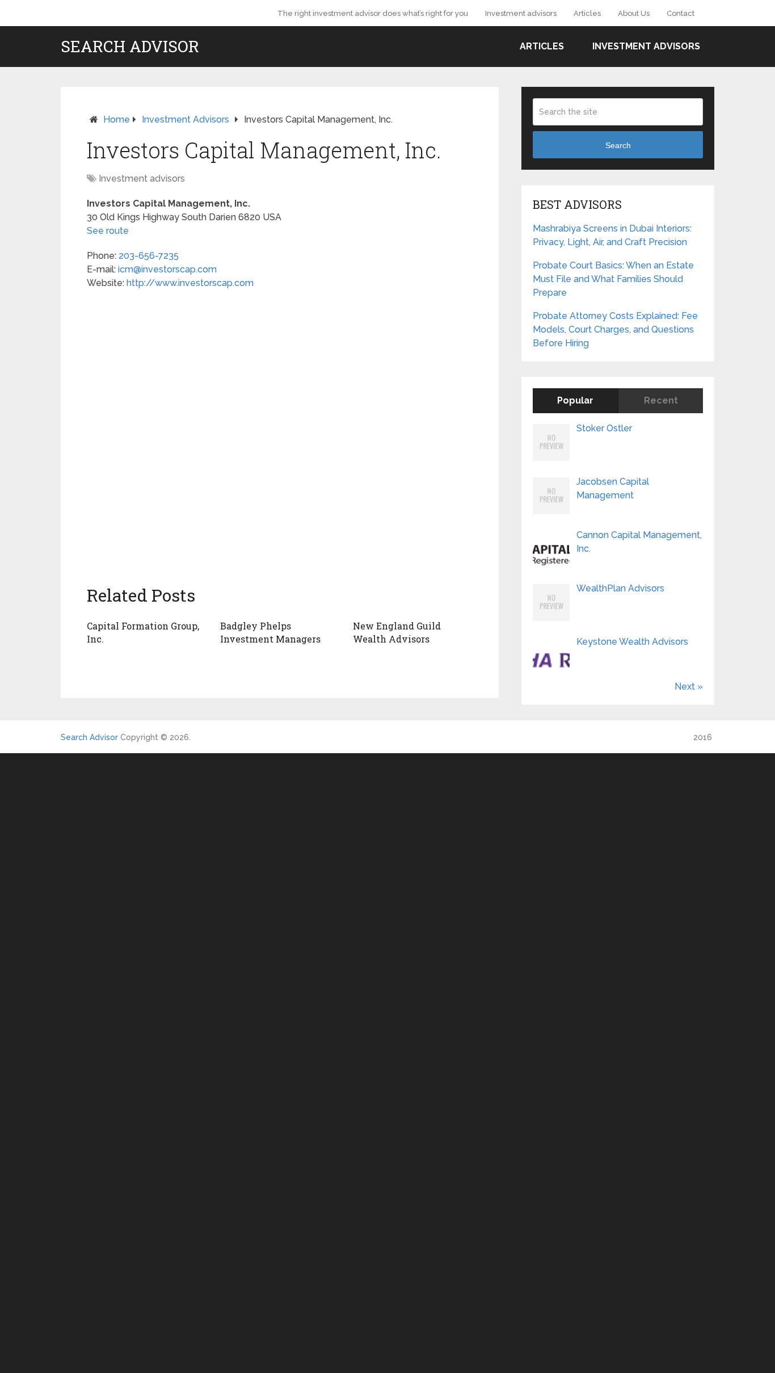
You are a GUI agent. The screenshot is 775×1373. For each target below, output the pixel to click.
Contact (680, 13)
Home (116, 119)
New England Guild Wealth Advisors (397, 632)
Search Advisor (130, 46)
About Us (634, 13)
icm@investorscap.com (167, 269)
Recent (661, 400)
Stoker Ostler (604, 428)
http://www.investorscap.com (190, 283)
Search (618, 145)
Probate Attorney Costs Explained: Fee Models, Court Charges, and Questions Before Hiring (615, 329)
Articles (587, 13)
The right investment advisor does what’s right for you (372, 13)
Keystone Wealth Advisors (632, 641)
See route (108, 230)
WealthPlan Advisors (620, 588)
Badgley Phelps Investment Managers (270, 632)
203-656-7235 (149, 255)
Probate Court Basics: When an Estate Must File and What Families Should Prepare (613, 279)
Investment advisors (521, 13)
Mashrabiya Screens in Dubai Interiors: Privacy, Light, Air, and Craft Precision (612, 235)
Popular (575, 400)
